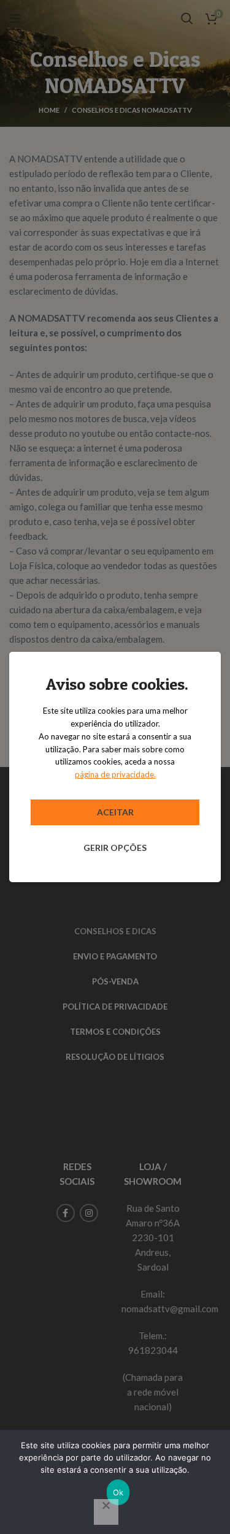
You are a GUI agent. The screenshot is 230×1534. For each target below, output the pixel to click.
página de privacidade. (115, 774)
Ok (118, 1492)
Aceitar (115, 812)
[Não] (106, 1512)
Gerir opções (115, 847)
